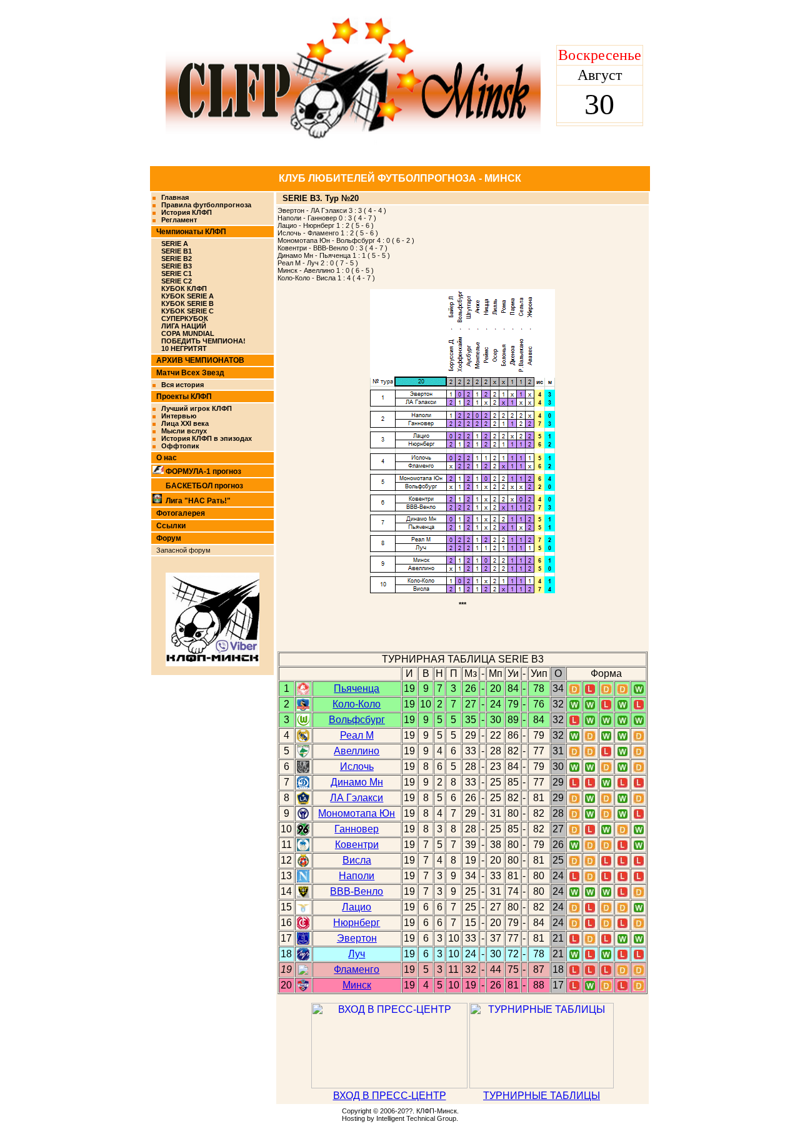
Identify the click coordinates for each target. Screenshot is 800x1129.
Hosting (353, 1118)
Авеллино (356, 751)
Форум (168, 538)
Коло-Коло (356, 704)
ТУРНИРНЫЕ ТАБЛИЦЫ (541, 1095)
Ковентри (357, 844)
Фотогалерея (180, 513)
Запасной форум (183, 550)
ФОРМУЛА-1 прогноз (203, 471)
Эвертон (357, 938)
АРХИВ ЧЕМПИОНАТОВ (200, 360)
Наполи (356, 875)
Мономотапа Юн (356, 813)
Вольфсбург (357, 719)
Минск (356, 985)
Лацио (356, 907)
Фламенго (356, 969)
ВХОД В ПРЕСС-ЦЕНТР (389, 1095)
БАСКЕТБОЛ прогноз (204, 485)
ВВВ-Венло (356, 891)
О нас (166, 457)
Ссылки (171, 525)
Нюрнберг (356, 922)
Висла (356, 860)
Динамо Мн (357, 782)
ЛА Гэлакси (356, 797)
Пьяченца (356, 688)
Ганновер (356, 829)
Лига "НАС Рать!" (198, 500)
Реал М (357, 735)
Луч (356, 954)
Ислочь (357, 766)
